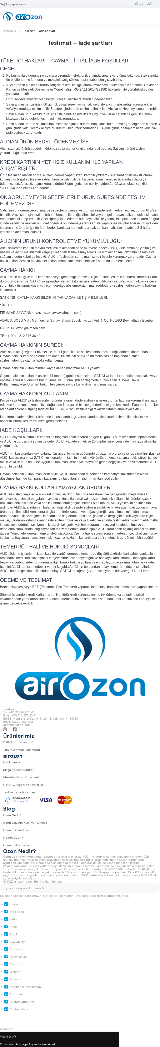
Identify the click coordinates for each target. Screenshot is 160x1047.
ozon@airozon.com (16, 724)
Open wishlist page (14, 1044)
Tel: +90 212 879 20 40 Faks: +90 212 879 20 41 (20, 714)
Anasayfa (9, 31)
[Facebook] (14, 729)
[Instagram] (5, 729)
